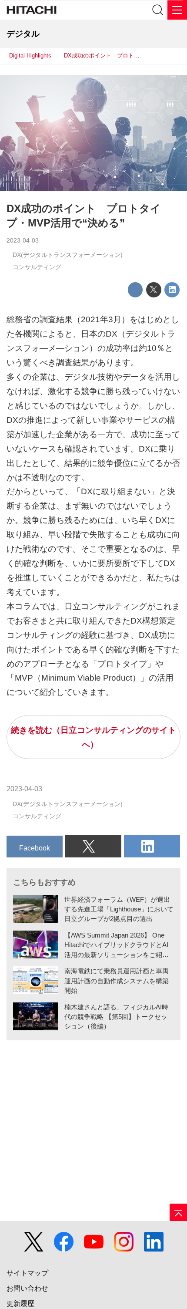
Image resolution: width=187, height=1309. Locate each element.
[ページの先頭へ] (178, 1212)
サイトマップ (27, 1273)
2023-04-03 (23, 240)
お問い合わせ (27, 1288)
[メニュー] (177, 10)
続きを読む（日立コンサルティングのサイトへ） (93, 737)
